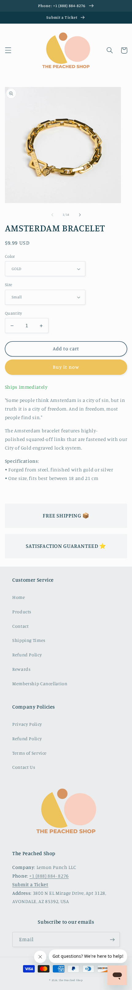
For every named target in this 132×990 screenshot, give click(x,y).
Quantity (13, 313)
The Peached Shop (71, 980)
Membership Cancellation (40, 683)
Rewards (21, 669)
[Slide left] (52, 215)
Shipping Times (28, 640)
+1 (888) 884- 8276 (48, 876)
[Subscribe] (112, 939)
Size (8, 284)
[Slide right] (80, 215)
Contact (20, 626)
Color (10, 256)
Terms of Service (29, 753)
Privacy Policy (27, 724)
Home (18, 597)
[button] (8, 50)
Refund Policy (27, 654)
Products (21, 611)
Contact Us (23, 767)
